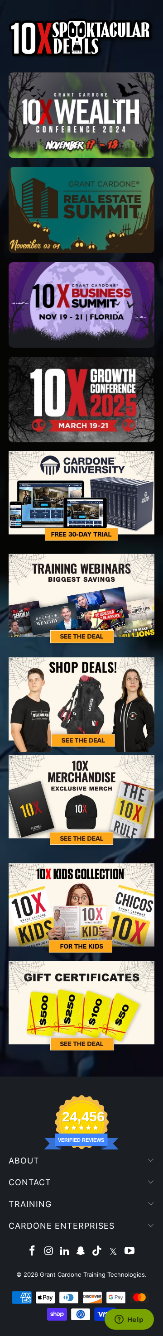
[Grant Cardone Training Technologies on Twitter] (113, 1251)
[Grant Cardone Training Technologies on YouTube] (129, 1251)
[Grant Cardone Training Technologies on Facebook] (32, 1251)
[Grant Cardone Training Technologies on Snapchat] (81, 1251)
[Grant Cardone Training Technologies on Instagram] (49, 1251)
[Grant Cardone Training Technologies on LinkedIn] (65, 1251)
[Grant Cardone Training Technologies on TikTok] (97, 1251)
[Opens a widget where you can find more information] (129, 1320)
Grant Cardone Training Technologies (92, 1274)
